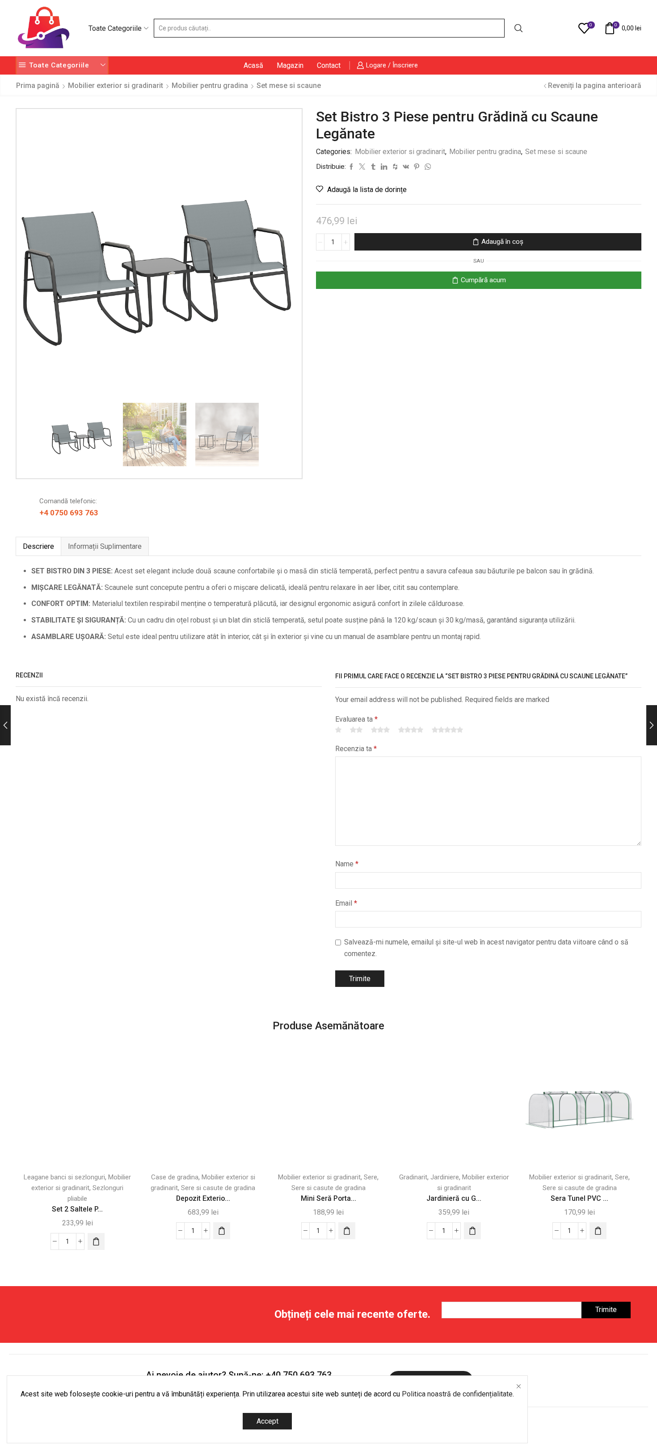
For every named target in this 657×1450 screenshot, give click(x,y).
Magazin (290, 65)
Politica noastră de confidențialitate (457, 1394)
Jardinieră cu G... (453, 1198)
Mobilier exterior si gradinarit (115, 85)
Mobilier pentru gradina (210, 85)
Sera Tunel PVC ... (579, 1198)
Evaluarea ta (356, 719)
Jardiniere (444, 1177)
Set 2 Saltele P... (77, 1209)
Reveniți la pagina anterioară (594, 85)
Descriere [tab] (38, 546)
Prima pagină (37, 85)
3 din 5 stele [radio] (380, 730)
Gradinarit (413, 1177)
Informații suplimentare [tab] (105, 546)
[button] (96, 1241)
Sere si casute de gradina (218, 1188)
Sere (370, 1177)
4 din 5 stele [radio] (410, 730)
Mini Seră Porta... (328, 1198)
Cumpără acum (483, 280)
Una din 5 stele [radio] (338, 730)
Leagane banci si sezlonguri (64, 1177)
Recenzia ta (356, 748)
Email (346, 903)
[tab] (38, 546)
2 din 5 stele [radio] (356, 730)
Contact (329, 65)
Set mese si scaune (289, 85)
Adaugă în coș (502, 242)
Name (346, 864)
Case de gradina (174, 1177)
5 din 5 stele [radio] (447, 730)
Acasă (253, 65)
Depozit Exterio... (203, 1198)
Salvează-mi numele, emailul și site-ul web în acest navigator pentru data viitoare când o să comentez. (486, 948)
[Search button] (518, 28)
